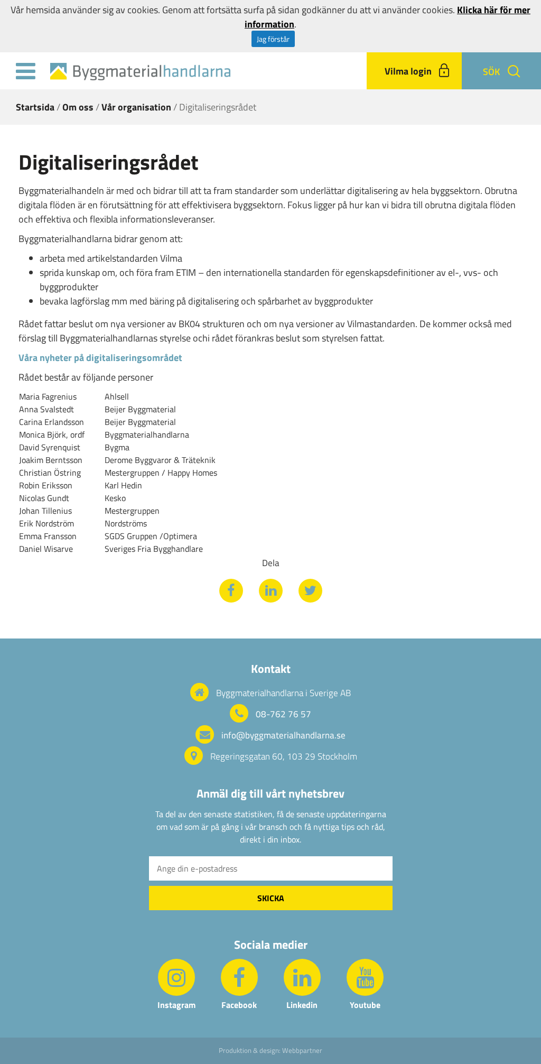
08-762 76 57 (283, 714)
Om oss (78, 107)
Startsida (35, 107)
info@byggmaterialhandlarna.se (283, 735)
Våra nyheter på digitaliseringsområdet (100, 357)
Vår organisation (136, 107)
